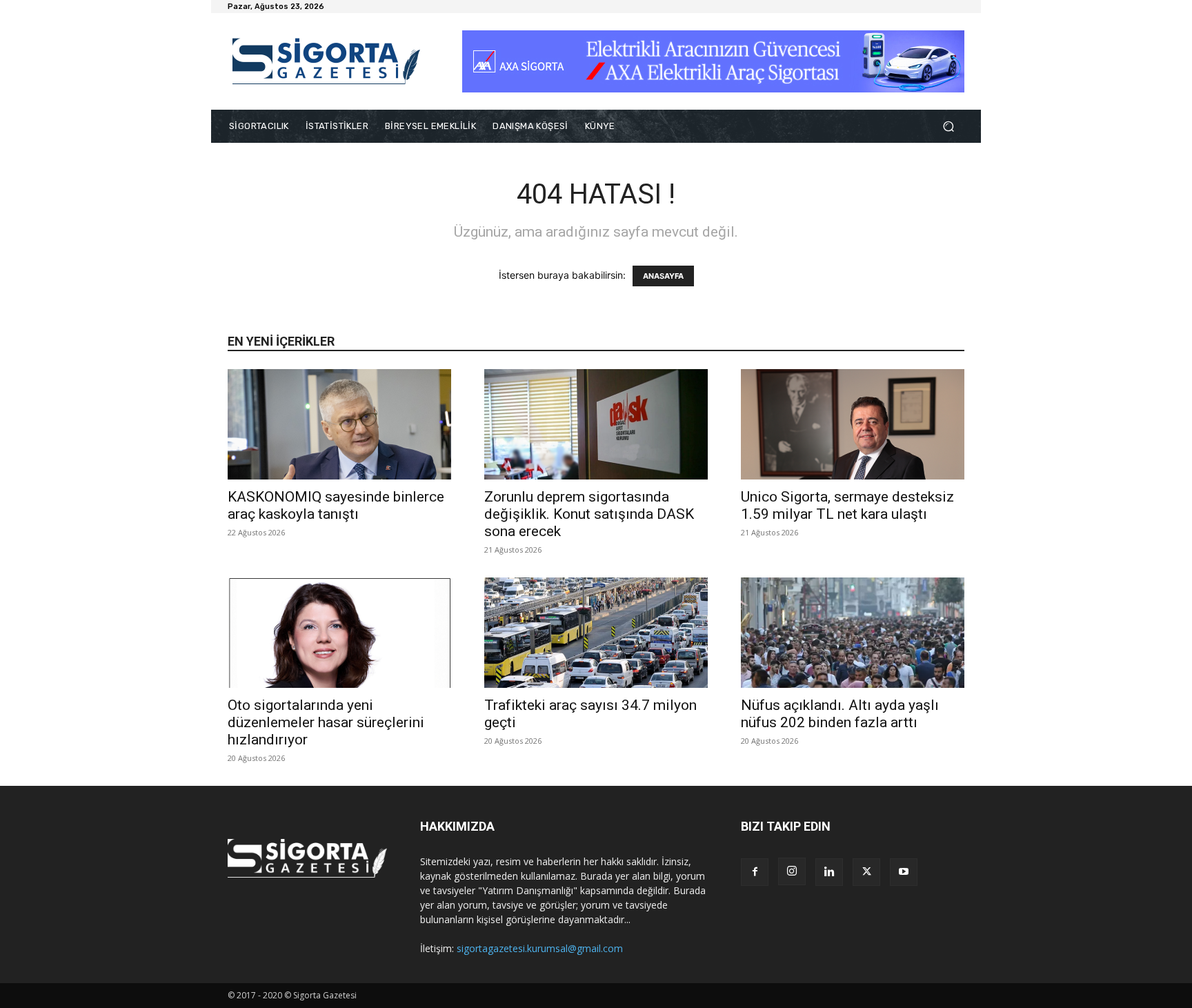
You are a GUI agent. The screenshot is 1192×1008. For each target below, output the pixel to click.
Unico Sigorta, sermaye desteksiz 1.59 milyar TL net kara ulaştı (847, 505)
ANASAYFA (663, 276)
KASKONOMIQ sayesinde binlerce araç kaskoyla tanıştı (336, 505)
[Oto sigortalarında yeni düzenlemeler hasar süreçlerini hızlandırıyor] (339, 632)
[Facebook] (754, 872)
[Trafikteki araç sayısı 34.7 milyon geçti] (596, 632)
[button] (948, 126)
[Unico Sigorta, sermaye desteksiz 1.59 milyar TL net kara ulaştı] (852, 424)
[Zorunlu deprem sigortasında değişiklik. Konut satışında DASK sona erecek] (596, 424)
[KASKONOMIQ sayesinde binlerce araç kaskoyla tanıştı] (339, 424)
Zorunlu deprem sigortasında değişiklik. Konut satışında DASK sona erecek (589, 514)
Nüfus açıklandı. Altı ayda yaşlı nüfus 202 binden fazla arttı (840, 714)
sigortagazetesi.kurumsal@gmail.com (540, 948)
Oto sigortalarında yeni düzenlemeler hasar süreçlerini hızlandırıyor (326, 722)
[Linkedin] (829, 872)
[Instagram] (792, 871)
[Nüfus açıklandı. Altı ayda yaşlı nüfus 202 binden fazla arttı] (852, 632)
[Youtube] (903, 872)
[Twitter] (866, 872)
